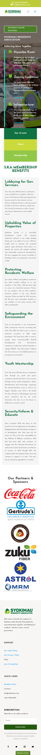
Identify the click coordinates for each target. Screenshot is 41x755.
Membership (20, 155)
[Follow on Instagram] (25, 747)
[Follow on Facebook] (8, 747)
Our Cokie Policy (10, 651)
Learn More (19, 70)
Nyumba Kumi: (24, 52)
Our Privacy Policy (11, 655)
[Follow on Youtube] (33, 747)
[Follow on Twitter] (16, 747)
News (20, 144)
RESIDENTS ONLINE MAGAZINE (16, 29)
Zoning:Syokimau (26, 77)
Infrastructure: (24, 104)
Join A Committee (11, 664)
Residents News (10, 684)
